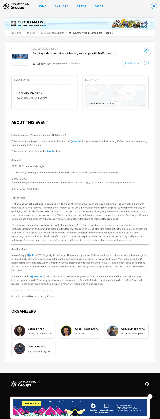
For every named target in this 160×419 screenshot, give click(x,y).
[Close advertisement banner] (150, 396)
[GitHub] (147, 384)
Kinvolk (50, 151)
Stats (81, 6)
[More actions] (146, 63)
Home (42, 6)
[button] (33, 331)
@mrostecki (37, 276)
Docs (99, 6)
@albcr (32, 255)
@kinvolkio (76, 141)
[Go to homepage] (17, 6)
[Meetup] (146, 50)
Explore (61, 6)
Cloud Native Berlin (45, 48)
